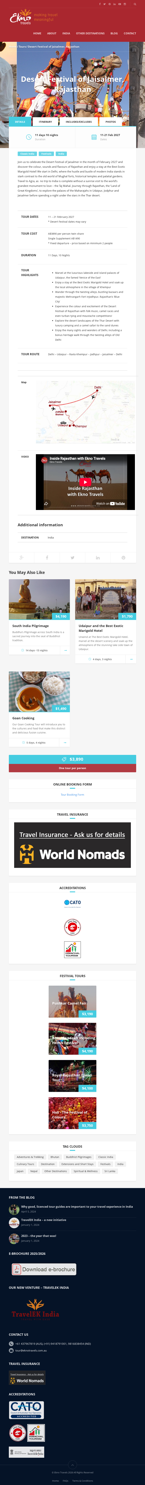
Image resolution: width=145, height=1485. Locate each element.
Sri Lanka (110, 1171)
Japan (20, 1171)
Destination (48, 1164)
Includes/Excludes (79, 121)
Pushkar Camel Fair (69, 1003)
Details (20, 121)
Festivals (46, 153)
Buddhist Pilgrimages (78, 1157)
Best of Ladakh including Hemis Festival (73, 1040)
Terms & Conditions (82, 1480)
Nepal (33, 1171)
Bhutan (55, 1157)
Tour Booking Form (72, 794)
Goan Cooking (23, 718)
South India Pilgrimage (30, 626)
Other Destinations (90, 33)
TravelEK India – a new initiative (43, 1220)
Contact (130, 33)
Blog (114, 33)
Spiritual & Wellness (86, 1171)
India (66, 33)
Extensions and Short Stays (78, 1164)
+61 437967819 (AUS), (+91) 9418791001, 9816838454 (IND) (53, 1343)
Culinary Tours (25, 1164)
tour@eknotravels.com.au (31, 1350)
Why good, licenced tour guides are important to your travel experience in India (77, 1207)
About (51, 33)
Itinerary (45, 121)
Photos (111, 121)
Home (37, 33)
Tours (22, 46)
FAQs (65, 1480)
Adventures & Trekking (30, 1157)
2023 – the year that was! (38, 1236)
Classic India (27, 153)
